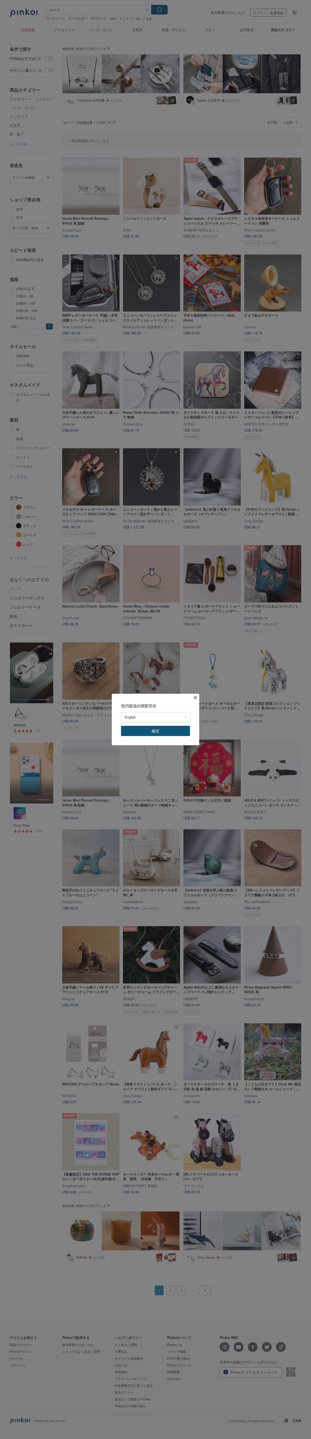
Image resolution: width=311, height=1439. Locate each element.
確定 (155, 731)
